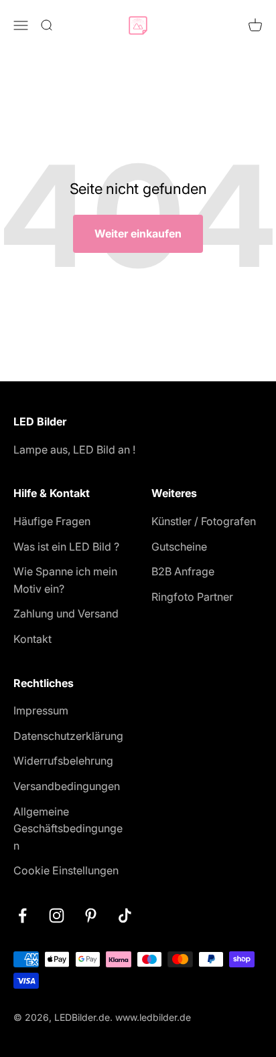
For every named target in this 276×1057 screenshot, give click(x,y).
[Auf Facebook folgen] (22, 915)
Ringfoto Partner (192, 596)
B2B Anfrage (182, 571)
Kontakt (32, 639)
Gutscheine (179, 546)
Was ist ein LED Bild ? (66, 546)
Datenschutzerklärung (68, 736)
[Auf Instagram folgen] (57, 915)
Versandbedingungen (66, 786)
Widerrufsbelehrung (63, 760)
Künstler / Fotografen (203, 521)
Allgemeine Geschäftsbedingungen (68, 828)
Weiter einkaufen (138, 233)
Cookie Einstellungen (66, 870)
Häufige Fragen (51, 521)
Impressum (40, 710)
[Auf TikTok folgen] (125, 915)
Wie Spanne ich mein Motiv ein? (65, 580)
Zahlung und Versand (66, 613)
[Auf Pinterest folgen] (91, 915)
